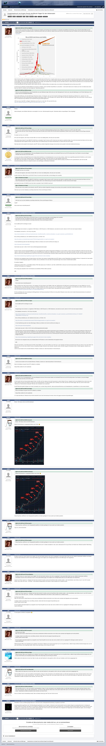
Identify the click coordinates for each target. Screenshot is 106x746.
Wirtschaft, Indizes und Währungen (27, 14)
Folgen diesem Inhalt (86, 13)
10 (26, 22)
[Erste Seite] (3, 22)
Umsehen (6, 6)
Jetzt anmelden (70, 730)
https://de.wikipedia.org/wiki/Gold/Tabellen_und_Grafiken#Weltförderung (29, 289)
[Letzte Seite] (33, 22)
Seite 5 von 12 (37, 22)
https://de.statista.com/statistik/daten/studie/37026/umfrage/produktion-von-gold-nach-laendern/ (34, 239)
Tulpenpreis (17, 33)
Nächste (30, 22)
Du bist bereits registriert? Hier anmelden (85, 6)
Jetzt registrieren (98, 6)
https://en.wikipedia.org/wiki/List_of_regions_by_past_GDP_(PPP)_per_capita (29, 102)
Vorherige (7, 22)
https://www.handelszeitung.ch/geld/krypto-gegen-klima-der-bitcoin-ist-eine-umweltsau (32, 255)
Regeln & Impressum (15, 6)
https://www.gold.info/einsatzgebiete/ (22, 244)
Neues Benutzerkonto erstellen (25, 730)
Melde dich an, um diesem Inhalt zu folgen (74, 13)
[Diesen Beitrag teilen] (92, 25)
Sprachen (3, 744)
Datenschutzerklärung (10, 744)
